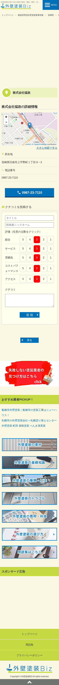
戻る (29, 340)
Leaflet (28, 144)
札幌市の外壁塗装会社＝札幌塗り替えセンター (29, 420)
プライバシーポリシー (29, 655)
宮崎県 (51, 15)
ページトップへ (29, 682)
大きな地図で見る (46, 148)
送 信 (29, 315)
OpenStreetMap (40, 144)
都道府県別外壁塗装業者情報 (30, 15)
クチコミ (10, 289)
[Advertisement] (29, 51)
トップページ (7, 15)
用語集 (29, 644)
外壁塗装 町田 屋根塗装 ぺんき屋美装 (24, 425)
